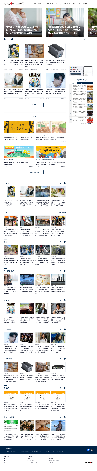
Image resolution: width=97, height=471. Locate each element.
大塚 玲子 (37, 141)
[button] (5, 39)
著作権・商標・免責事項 (54, 460)
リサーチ (66, 3)
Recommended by (84, 123)
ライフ (39, 3)
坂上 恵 (47, 98)
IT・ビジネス (53, 3)
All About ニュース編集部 (8, 69)
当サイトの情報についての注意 (32, 462)
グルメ (44, 3)
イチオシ (5, 462)
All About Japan (7, 460)
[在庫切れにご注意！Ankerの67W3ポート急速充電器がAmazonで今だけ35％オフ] (56, 57)
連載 (35, 3)
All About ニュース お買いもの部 (31, 69)
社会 (48, 3)
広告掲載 (51, 458)
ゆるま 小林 (27, 98)
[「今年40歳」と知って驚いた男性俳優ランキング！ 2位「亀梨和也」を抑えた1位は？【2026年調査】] (56, 86)
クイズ (78, 3)
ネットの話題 (84, 3)
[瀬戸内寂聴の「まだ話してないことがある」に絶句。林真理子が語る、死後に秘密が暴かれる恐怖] (13, 86)
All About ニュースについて (54, 462)
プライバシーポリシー (31, 460)
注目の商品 (72, 3)
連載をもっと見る (34, 172)
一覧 (60, 183)
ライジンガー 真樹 (39, 166)
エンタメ (60, 3)
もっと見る (34, 104)
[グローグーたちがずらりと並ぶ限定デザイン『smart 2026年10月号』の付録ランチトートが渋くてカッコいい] (13, 57)
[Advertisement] (81, 137)
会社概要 (28, 458)
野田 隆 (5, 166)
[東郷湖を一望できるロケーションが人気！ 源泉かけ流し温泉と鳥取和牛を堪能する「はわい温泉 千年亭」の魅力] (34, 57)
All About (5, 458)
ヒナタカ (5, 141)
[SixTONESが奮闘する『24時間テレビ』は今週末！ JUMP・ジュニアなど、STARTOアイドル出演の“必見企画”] (34, 86)
